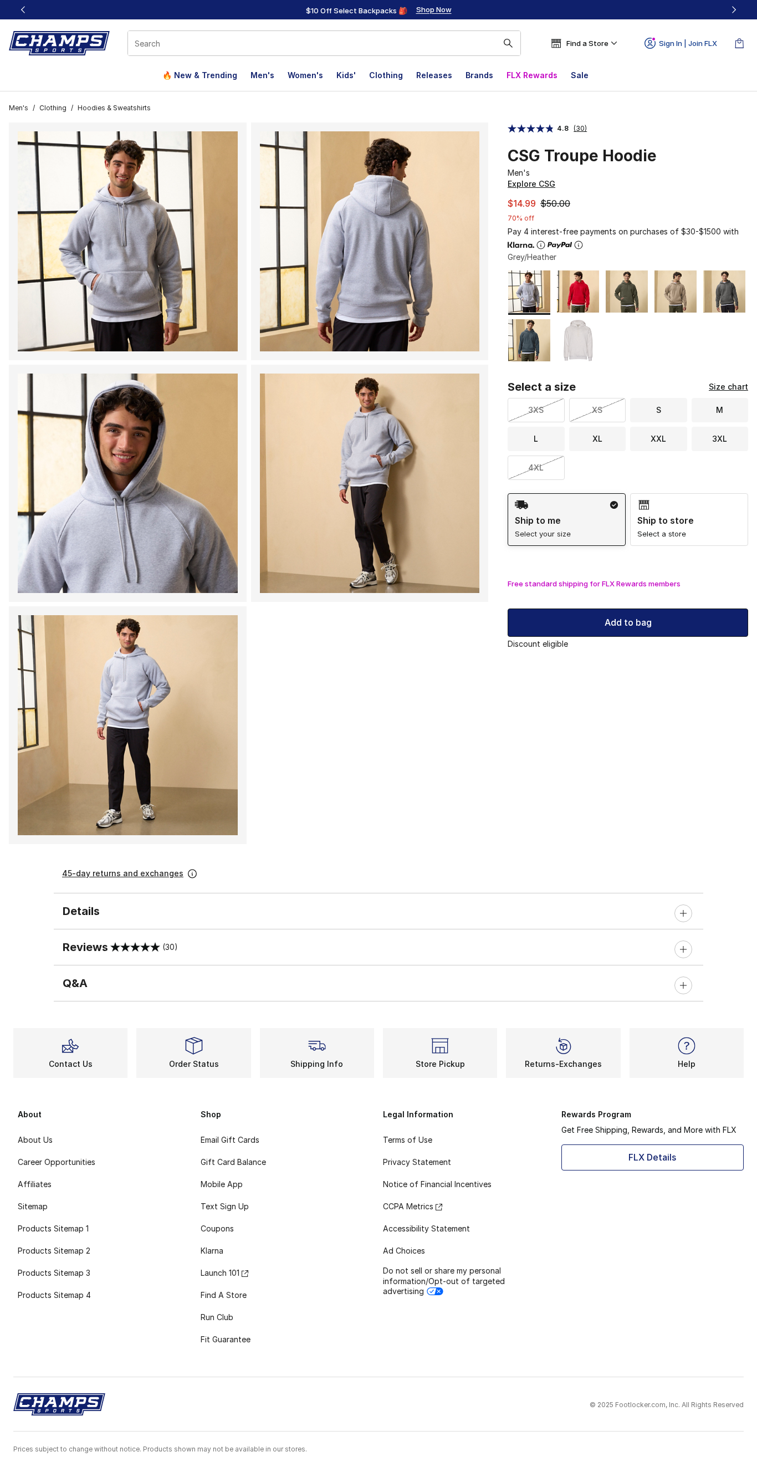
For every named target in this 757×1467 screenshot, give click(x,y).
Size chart (728, 386)
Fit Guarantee (225, 1339)
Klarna (212, 1250)
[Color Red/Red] (578, 291)
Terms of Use (407, 1139)
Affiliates (35, 1184)
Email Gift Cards (230, 1139)
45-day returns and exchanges (122, 873)
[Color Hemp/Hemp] (675, 291)
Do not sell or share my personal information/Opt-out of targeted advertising (444, 1280)
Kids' (346, 75)
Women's (305, 75)
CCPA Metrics (408, 1206)
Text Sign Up (225, 1206)
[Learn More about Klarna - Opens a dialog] (541, 245)
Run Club (217, 1317)
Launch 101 (220, 1272)
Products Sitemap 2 (54, 1250)
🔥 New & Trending (199, 75)
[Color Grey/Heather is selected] (529, 291)
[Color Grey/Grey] (724, 291)
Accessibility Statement (426, 1228)
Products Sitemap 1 (53, 1228)
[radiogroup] (628, 519)
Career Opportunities (56, 1162)
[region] (378, 10)
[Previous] (23, 9)
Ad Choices (404, 1250)
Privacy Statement (417, 1162)
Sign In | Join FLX (688, 43)
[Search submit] (508, 43)
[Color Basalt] (529, 340)
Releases (434, 75)
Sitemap (33, 1206)
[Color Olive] (627, 291)
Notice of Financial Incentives (437, 1184)
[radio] (567, 519)
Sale (580, 75)
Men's (262, 75)
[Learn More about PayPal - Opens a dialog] (578, 245)
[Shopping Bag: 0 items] (739, 43)
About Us (35, 1139)
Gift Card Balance (233, 1162)
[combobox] (324, 43)
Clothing (386, 75)
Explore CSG (531, 183)
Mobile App (222, 1184)
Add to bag (628, 622)
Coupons (217, 1228)
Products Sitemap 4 (54, 1295)
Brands (479, 75)
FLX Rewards (532, 75)
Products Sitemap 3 (54, 1272)
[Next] (733, 9)
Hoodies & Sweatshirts (114, 108)
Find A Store (224, 1295)
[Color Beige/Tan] (578, 340)
